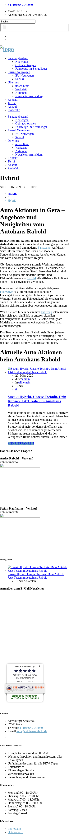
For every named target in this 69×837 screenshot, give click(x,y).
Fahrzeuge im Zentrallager (31, 68)
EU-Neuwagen (24, 75)
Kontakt (12, 99)
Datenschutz (15, 832)
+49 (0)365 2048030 (20, 4)
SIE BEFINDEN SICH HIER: (19, 187)
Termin (12, 103)
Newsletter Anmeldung (29, 96)
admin (26, 379)
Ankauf (12, 106)
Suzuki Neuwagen (19, 72)
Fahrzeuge (44, 247)
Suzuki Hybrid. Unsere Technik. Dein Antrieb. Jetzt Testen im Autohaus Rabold (37, 401)
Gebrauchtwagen (25, 65)
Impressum (14, 828)
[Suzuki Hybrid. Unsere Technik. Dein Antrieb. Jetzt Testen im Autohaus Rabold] (38, 372)
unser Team (22, 85)
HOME (12, 193)
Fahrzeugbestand (18, 58)
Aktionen (21, 92)
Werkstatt (21, 89)
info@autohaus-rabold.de (31, 731)
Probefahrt (14, 110)
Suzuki (19, 79)
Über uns (13, 82)
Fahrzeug (46, 312)
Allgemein (24, 382)
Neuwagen (22, 61)
